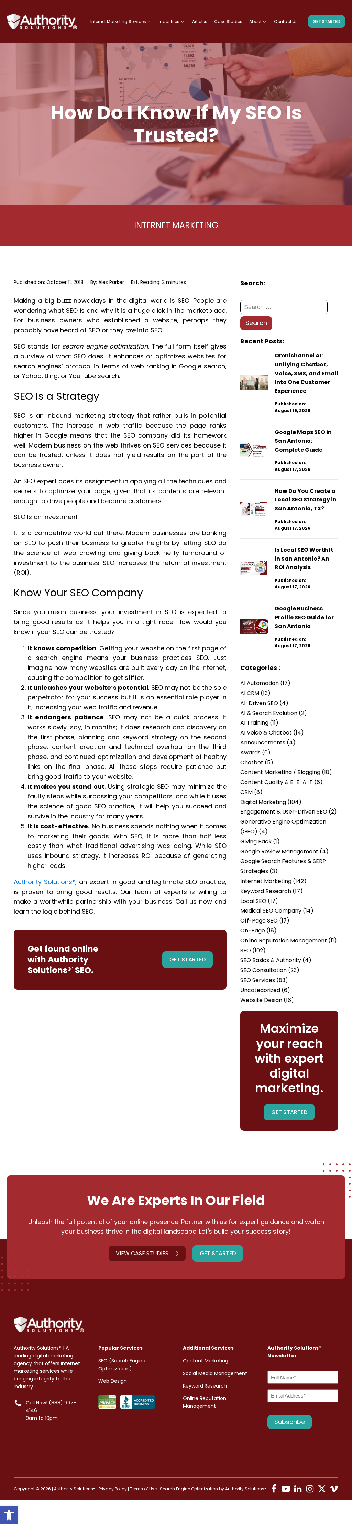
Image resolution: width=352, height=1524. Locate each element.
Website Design (267, 1000)
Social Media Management (215, 1373)
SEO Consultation (269, 970)
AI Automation (265, 683)
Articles (199, 21)
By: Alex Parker (107, 282)
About (255, 21)
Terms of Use (143, 1489)
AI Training (259, 723)
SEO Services (264, 980)
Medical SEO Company (277, 911)
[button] (9, 1515)
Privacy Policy (113, 1489)
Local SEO (259, 901)
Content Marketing (205, 1360)
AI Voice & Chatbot (272, 733)
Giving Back (260, 842)
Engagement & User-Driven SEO (288, 812)
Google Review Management (284, 851)
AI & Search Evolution (273, 713)
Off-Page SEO (264, 921)
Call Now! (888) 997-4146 (51, 1406)
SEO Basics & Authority (275, 960)
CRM (251, 792)
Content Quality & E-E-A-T (281, 782)
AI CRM (255, 693)
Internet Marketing (176, 225)
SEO (253, 950)
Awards (255, 753)
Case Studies (228, 21)
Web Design (112, 1381)
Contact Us (286, 21)
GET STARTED (326, 21)
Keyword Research (271, 891)
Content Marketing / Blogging (286, 772)
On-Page (258, 931)
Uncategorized (265, 990)
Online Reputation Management (288, 941)
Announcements (268, 743)
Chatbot (256, 762)
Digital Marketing (270, 802)
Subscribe (289, 1421)
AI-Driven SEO (264, 703)
